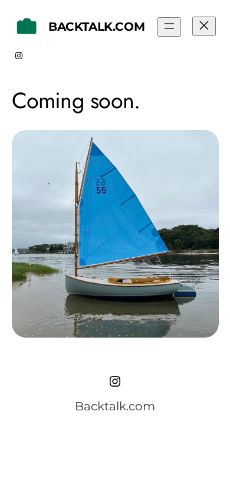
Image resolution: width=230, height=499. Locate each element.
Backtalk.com (96, 27)
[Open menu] (169, 27)
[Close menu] (204, 26)
